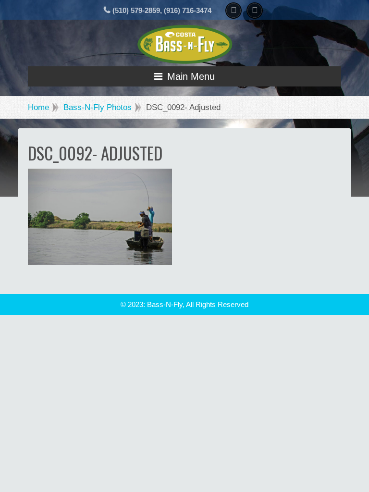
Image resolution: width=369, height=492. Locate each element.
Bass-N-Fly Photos (97, 107)
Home (38, 107)
